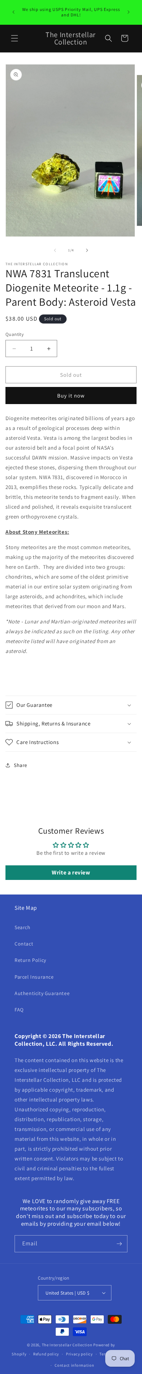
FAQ (19, 1009)
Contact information (74, 1365)
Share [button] (20, 765)
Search (23, 927)
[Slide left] (55, 250)
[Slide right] (87, 250)
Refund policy (46, 1354)
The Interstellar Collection (67, 1344)
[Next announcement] (129, 12)
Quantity (14, 334)
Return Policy (30, 960)
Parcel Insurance (34, 977)
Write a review (71, 872)
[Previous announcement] (13, 12)
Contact (24, 943)
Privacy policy (79, 1354)
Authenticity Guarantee (42, 993)
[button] (15, 38)
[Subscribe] (119, 1243)
